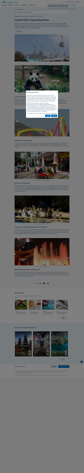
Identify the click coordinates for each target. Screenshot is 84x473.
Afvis (48, 115)
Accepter (54, 115)
